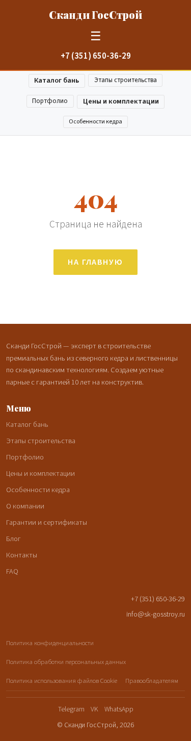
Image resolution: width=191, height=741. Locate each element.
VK (94, 709)
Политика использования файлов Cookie (61, 680)
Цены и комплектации (121, 101)
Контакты (21, 555)
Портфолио (50, 101)
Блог (13, 538)
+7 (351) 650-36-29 (96, 56)
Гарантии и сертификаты (46, 522)
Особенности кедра (95, 121)
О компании (25, 506)
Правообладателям (151, 680)
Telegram (71, 709)
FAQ (12, 571)
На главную (95, 262)
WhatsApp (118, 709)
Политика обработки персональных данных (66, 662)
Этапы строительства (125, 80)
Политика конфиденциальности (50, 643)
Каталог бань (56, 80)
